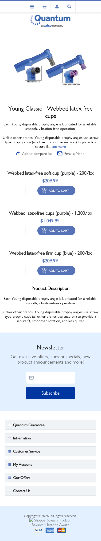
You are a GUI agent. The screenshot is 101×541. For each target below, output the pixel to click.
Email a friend (74, 153)
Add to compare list (37, 153)
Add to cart (59, 190)
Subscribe (51, 393)
